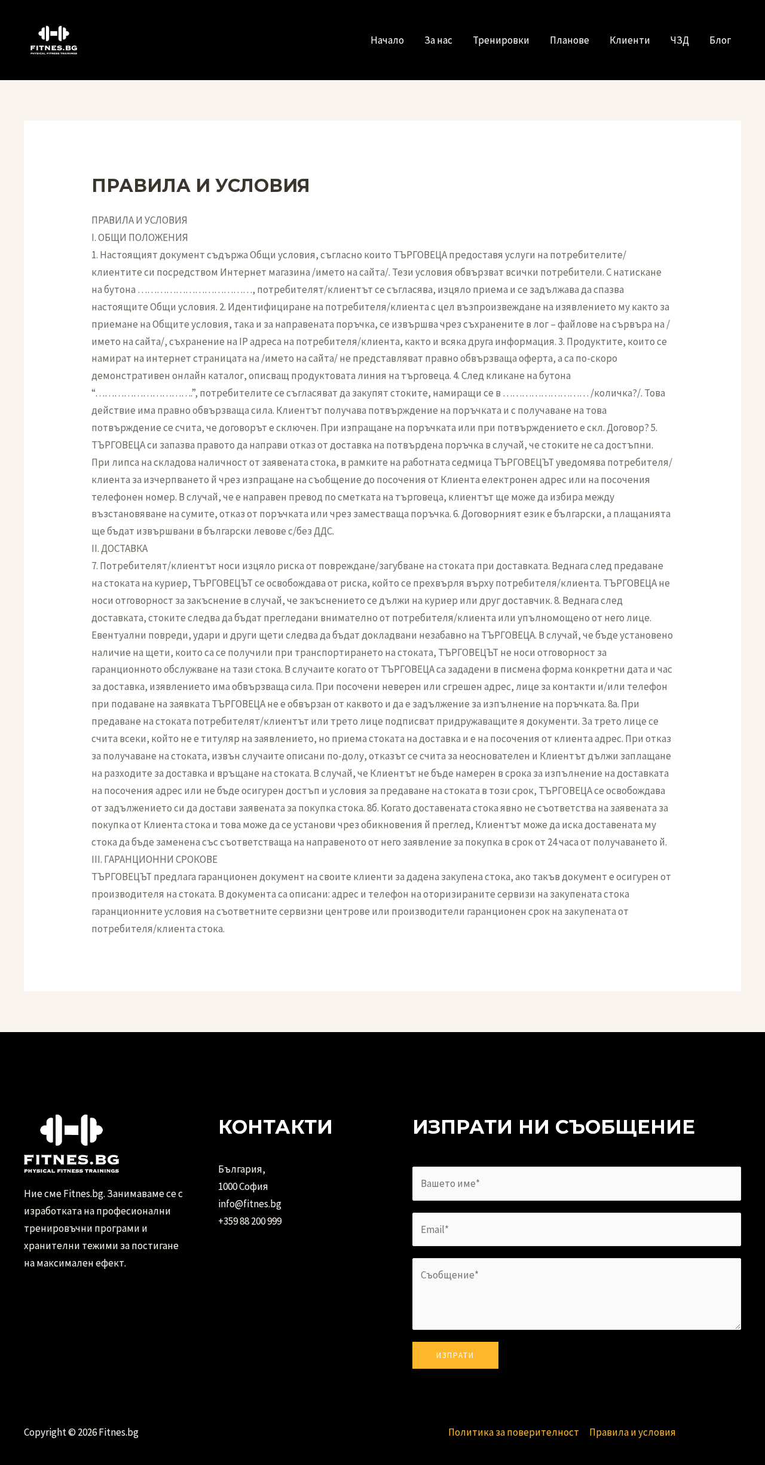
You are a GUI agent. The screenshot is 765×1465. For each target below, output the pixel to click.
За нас (438, 40)
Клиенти (630, 40)
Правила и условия (632, 1432)
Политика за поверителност (513, 1432)
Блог (720, 40)
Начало (387, 40)
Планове (569, 40)
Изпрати (455, 1355)
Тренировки (501, 40)
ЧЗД (680, 40)
